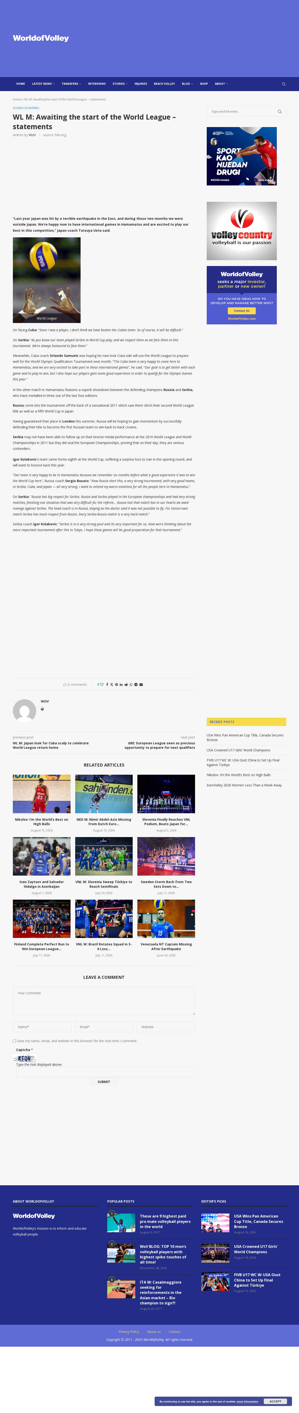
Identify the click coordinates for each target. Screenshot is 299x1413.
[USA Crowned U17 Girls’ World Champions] (215, 1253)
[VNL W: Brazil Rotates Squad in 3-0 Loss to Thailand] (104, 919)
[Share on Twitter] (111, 684)
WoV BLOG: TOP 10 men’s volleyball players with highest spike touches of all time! (163, 1254)
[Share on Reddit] (126, 684)
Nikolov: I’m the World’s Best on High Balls (41, 821)
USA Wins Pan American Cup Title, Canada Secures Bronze (258, 1221)
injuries (141, 84)
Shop (204, 84)
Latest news (42, 84)
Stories (119, 84)
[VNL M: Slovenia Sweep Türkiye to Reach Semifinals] (104, 856)
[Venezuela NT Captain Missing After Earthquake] (166, 919)
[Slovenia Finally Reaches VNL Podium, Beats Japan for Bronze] (166, 794)
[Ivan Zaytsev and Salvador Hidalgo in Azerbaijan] (42, 856)
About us (154, 1331)
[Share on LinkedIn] (121, 684)
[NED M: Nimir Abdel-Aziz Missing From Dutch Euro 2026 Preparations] (104, 794)
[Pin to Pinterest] (116, 684)
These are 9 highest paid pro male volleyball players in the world (165, 1221)
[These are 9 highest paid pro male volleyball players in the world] (121, 1223)
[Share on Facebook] (107, 684)
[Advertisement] (196, 38)
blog (186, 84)
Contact (175, 1331)
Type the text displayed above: (39, 1064)
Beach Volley (164, 84)
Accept (275, 1401)
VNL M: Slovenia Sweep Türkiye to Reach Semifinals (103, 884)
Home (20, 84)
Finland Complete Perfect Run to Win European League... (41, 946)
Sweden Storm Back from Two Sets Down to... (166, 884)
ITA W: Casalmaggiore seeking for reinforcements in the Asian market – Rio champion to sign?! (161, 1293)
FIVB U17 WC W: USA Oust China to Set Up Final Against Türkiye (257, 1280)
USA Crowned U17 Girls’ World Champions (238, 750)
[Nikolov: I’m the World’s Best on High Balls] (42, 794)
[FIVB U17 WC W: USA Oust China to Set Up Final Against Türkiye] (215, 1281)
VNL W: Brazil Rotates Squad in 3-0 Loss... (104, 946)
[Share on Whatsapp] (131, 684)
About (220, 84)
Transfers (70, 84)
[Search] (283, 84)
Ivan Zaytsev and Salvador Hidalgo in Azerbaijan (42, 884)
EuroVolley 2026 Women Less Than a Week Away (244, 785)
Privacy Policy (129, 1331)
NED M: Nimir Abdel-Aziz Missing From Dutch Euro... (104, 821)
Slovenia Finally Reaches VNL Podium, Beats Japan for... (166, 821)
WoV (32, 135)
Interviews (97, 84)
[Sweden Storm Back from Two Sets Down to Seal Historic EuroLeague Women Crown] (166, 856)
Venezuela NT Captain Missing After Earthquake (166, 946)
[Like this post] (101, 684)
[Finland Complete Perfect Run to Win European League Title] (42, 919)
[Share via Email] (141, 684)
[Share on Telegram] (136, 684)
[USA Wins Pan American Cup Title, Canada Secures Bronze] (215, 1223)
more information (247, 1401)
